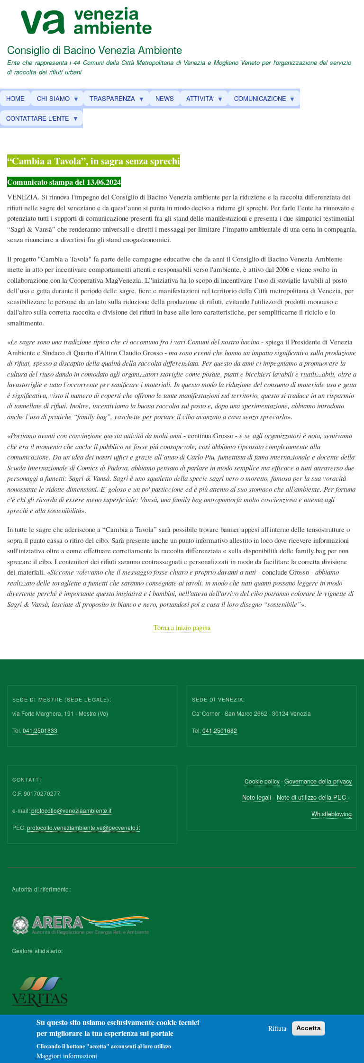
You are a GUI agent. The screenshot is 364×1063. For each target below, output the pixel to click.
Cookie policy (262, 781)
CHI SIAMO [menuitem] (50, 100)
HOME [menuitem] (15, 98)
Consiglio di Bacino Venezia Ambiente (94, 49)
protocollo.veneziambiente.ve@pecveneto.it (83, 827)
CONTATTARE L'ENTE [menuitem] (34, 120)
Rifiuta (277, 1028)
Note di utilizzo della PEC (312, 797)
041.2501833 (40, 730)
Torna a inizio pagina (182, 627)
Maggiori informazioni (66, 1055)
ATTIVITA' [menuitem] (197, 100)
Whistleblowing (331, 813)
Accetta (308, 1028)
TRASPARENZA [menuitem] (109, 100)
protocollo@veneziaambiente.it (71, 810)
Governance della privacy (318, 780)
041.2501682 (219, 730)
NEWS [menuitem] (164, 98)
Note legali (256, 797)
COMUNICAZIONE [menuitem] (257, 100)
